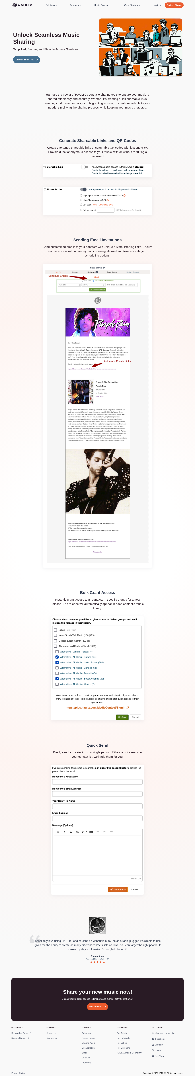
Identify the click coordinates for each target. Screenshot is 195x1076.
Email (84, 1052)
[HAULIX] (22, 5)
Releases (86, 1033)
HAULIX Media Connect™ (129, 1052)
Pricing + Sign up (174, 5)
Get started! (96, 1006)
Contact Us (52, 1038)
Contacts (86, 1057)
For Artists (122, 1033)
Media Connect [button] (101, 5)
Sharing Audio (88, 1043)
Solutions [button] (50, 5)
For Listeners (123, 1048)
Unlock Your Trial (25, 59)
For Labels (122, 1043)
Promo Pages (88, 1038)
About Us (51, 1033)
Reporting (86, 1062)
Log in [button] (156, 5)
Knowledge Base (19, 1033)
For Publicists (123, 1038)
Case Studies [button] (131, 5)
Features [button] (74, 5)
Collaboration (88, 1048)
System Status (18, 1038)
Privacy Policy (18, 1073)
